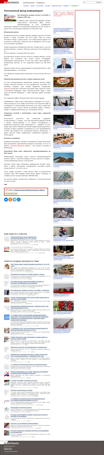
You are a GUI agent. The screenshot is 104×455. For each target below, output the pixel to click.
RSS (16, 451)
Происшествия (57, 6)
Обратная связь (8, 448)
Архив (33, 6)
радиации (7, 88)
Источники (39, 6)
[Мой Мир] (19, 200)
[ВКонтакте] (6, 200)
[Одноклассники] (10, 200)
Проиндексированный (17, 146)
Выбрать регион (8, 449)
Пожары (66, 6)
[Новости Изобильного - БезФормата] (10, 2)
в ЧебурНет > (74, 6)
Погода (47, 6)
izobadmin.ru (10, 22)
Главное (26, 6)
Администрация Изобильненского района (29, 190)
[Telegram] (14, 200)
